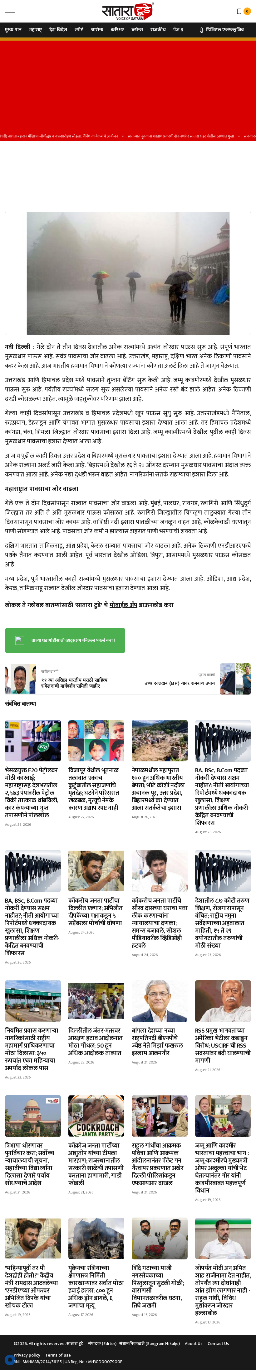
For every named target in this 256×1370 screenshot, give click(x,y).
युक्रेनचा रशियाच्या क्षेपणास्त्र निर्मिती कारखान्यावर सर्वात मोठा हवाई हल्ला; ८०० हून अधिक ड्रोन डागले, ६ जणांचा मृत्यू (96, 1287)
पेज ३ (178, 30)
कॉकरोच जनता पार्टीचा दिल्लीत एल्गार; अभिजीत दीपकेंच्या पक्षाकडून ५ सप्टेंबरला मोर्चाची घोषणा (95, 912)
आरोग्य (97, 30)
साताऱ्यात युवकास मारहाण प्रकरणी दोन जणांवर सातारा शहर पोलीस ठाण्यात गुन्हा (168, 136)
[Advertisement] (128, 84)
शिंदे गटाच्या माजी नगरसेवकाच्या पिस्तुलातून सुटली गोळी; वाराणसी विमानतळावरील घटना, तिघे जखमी (158, 1287)
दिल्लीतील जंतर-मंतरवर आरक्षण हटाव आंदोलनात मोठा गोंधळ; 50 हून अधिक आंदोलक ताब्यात (95, 1042)
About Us (194, 1343)
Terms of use (58, 1355)
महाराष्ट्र (35, 30)
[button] (10, 11)
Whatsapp (16, 187)
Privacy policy (27, 1355)
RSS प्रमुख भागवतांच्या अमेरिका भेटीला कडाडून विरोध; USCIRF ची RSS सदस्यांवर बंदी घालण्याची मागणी (222, 1045)
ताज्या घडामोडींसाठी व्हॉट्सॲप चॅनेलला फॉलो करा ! (73, 640)
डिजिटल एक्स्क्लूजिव (225, 30)
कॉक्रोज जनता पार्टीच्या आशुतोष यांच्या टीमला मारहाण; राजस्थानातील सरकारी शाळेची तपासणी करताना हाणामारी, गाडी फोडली (95, 1164)
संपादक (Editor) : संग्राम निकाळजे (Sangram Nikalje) (134, 1343)
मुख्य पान (13, 30)
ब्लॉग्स (137, 30)
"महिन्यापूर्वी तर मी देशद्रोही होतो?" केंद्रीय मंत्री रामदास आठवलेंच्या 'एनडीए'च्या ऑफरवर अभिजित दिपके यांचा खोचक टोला (31, 1287)
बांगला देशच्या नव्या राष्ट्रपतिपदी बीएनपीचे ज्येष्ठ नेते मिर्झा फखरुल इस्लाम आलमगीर (157, 1042)
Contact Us (218, 1343)
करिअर (117, 30)
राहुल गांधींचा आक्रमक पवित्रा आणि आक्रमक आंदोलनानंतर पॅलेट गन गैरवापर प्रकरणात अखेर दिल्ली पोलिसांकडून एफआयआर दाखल (157, 1164)
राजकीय (158, 30)
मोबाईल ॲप (123, 605)
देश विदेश (58, 30)
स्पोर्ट (79, 30)
